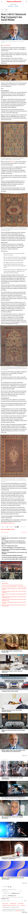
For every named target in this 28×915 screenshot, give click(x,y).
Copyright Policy (13, 903)
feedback (18, 910)
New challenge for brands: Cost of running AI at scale (13, 541)
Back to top (24, 755)
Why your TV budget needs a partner (10, 545)
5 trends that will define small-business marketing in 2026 (14, 557)
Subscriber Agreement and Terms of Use (10, 905)
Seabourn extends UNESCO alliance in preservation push (14, 586)
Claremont (12, 161)
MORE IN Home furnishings (7, 633)
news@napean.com (12, 895)
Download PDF (22, 526)
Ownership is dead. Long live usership (10, 691)
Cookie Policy (21, 903)
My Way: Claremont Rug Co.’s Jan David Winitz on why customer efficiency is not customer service (13, 751)
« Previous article (4, 532)
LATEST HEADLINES (4, 536)
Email (4, 9)
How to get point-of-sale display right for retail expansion (14, 559)
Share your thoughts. (8, 529)
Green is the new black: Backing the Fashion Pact (12, 585)
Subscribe (16, 6)
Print (7, 9)
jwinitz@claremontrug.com (7, 523)
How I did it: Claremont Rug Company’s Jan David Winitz (13, 17)
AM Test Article (5, 583)
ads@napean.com (5, 898)
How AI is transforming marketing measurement (12, 555)
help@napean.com (16, 893)
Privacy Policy (5, 903)
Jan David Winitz (6, 45)
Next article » (24, 532)
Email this (4, 526)
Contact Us (23, 905)
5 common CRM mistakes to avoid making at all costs (13, 547)
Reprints (12, 526)
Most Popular (10, 6)
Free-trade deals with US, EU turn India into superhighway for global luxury (11, 858)
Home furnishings (4, 11)
